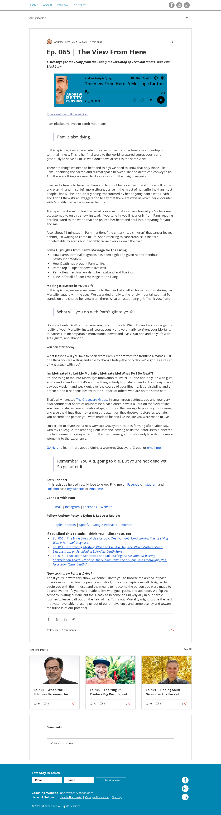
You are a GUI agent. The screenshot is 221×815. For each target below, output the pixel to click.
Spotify (117, 797)
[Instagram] (179, 5)
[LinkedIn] (187, 5)
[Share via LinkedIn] (65, 619)
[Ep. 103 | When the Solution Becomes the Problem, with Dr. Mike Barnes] (54, 670)
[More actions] (172, 42)
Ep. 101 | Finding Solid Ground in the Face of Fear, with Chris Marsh (163, 692)
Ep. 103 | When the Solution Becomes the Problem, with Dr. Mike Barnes (52, 692)
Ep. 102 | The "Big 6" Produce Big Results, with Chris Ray (109, 692)
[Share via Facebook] (48, 619)
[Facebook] (172, 5)
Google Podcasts (97, 797)
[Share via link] (73, 619)
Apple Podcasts (71, 797)
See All (188, 649)
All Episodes (37, 18)
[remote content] (110, 90)
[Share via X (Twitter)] (56, 619)
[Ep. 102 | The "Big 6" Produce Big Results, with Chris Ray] (111, 670)
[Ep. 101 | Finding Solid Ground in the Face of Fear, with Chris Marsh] (166, 670)
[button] (187, 18)
